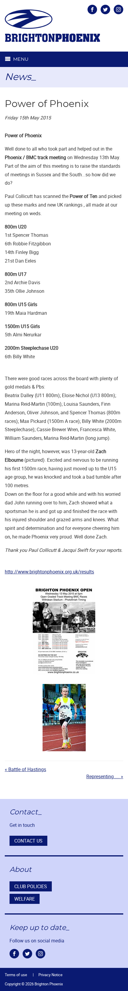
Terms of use (16, 974)
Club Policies (30, 886)
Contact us (28, 840)
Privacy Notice (50, 974)
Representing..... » (104, 776)
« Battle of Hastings (25, 769)
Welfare (24, 899)
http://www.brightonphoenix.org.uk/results (49, 571)
